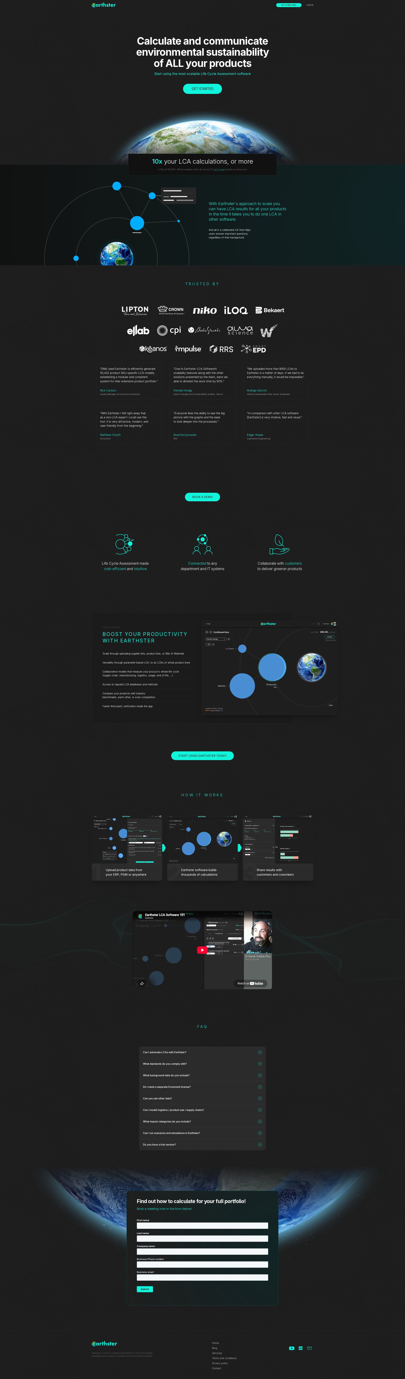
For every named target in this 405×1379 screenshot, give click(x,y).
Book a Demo (202, 497)
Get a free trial (288, 5)
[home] (104, 5)
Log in (310, 5)
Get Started (202, 89)
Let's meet (219, 169)
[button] (202, 1052)
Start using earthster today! (202, 755)
